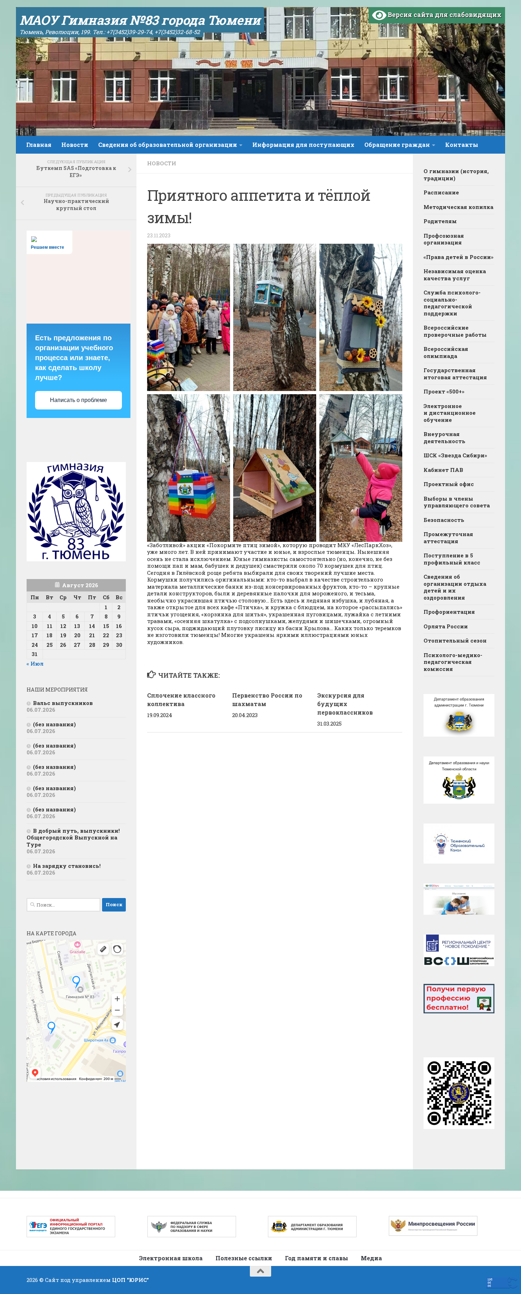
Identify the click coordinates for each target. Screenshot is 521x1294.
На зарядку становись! (67, 865)
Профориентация (449, 611)
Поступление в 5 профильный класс (452, 559)
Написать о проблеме (78, 400)
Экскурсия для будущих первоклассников (345, 704)
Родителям (440, 221)
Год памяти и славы (316, 1258)
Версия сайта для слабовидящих (444, 14)
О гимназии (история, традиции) (456, 174)
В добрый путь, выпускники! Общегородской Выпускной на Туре (73, 837)
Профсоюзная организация (444, 239)
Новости (74, 144)
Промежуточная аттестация (448, 537)
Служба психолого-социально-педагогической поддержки (452, 303)
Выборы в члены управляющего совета (457, 502)
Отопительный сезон (455, 640)
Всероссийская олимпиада (446, 352)
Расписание (441, 192)
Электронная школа (171, 1258)
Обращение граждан (397, 144)
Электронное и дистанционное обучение (450, 412)
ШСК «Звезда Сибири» (455, 455)
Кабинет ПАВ (443, 469)
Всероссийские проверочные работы (455, 331)
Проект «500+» (444, 391)
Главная (38, 144)
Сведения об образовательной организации (167, 144)
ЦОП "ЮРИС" (130, 1279)
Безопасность (444, 519)
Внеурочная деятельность (444, 437)
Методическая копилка (458, 206)
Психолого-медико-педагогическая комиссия (453, 661)
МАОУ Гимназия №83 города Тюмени (139, 19)
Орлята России (446, 626)
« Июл (35, 663)
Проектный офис (449, 484)
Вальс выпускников (63, 702)
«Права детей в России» (458, 256)
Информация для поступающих (303, 144)
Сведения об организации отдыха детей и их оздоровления (455, 587)
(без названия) (54, 724)
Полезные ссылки (243, 1258)
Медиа (371, 1258)
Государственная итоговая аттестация (455, 374)
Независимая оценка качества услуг (455, 275)
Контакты (461, 144)
